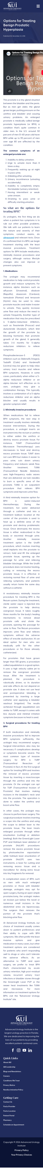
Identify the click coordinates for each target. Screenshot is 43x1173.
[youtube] (24, 1050)
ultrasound (8, 238)
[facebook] (13, 1050)
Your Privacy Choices (21, 1155)
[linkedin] (30, 1050)
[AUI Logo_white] (12, 3)
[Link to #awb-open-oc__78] (38, 6)
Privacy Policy (22, 1150)
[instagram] (18, 1050)
